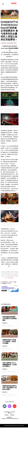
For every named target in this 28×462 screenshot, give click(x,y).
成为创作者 (6, 411)
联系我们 (7, 415)
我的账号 (10, 412)
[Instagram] (9, 406)
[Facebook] (4, 406)
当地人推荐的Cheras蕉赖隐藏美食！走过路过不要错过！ (9, 364)
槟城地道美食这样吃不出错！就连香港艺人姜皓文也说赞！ (9, 387)
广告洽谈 (13, 411)
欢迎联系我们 (10, 277)
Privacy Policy (21, 425)
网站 (9, 272)
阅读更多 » (5, 323)
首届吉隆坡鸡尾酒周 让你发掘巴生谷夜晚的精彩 (9, 318)
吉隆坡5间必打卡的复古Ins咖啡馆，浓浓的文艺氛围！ (9, 341)
